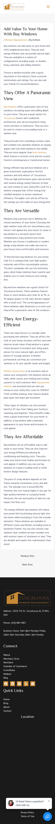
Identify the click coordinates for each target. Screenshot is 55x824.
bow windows (39, 152)
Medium (7, 673)
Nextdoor (8, 662)
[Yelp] (26, 683)
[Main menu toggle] (48, 6)
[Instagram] (32, 683)
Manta (6, 654)
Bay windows (10, 106)
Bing (5, 677)
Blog (5, 703)
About (6, 706)
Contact (7, 710)
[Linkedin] (12, 683)
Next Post (27, 564)
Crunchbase (9, 670)
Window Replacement (16, 39)
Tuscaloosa (9, 118)
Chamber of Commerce (15, 666)
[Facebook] (5, 683)
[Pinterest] (19, 683)
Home (6, 699)
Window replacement (14, 371)
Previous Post (27, 555)
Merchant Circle (11, 658)
